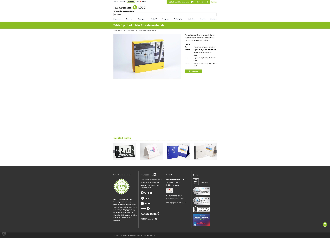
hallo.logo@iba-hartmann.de (175, 203)
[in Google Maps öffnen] (169, 189)
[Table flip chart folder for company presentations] (178, 144)
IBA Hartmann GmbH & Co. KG (131, 235)
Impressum (152, 235)
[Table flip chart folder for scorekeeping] (124, 144)
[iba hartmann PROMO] (152, 203)
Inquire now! (194, 71)
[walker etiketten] (152, 219)
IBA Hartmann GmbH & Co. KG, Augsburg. (125, 217)
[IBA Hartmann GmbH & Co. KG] (152, 175)
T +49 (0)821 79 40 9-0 (174, 196)
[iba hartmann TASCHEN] (152, 193)
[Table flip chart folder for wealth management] (205, 144)
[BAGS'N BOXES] (152, 214)
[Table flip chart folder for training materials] (151, 144)
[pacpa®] (152, 208)
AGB (140, 235)
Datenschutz (145, 235)
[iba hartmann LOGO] (152, 198)
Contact (214, 2)
